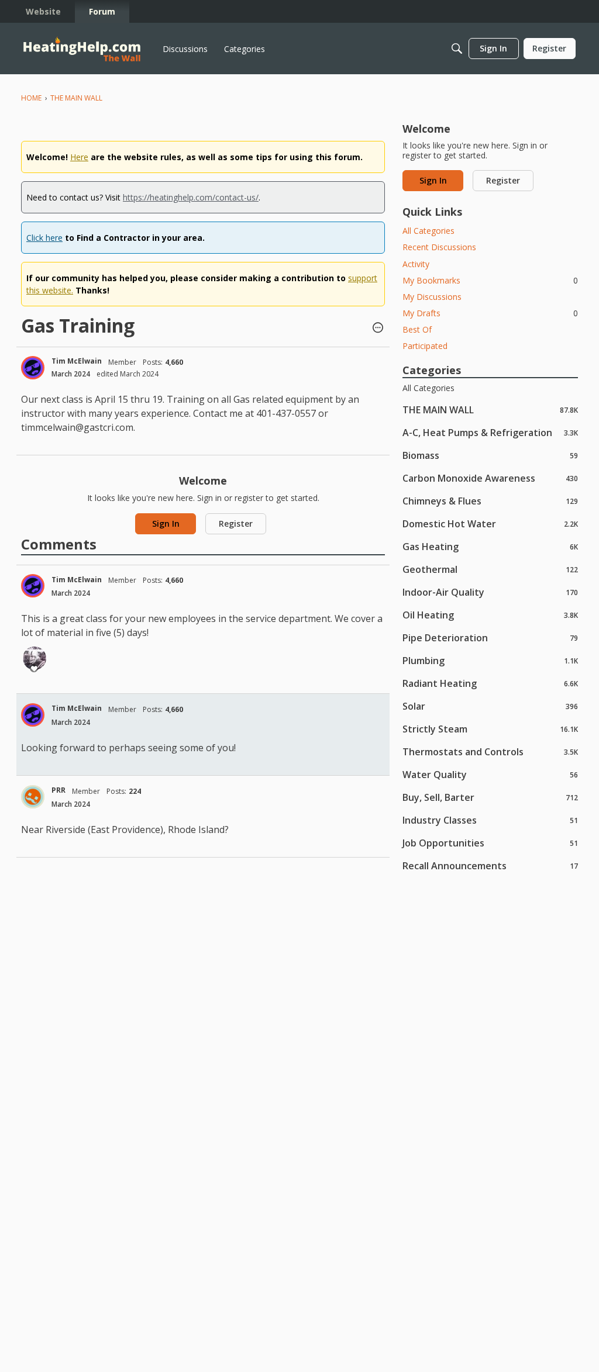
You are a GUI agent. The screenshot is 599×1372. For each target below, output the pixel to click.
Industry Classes (490, 820)
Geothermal (490, 569)
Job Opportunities (490, 843)
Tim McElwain (76, 361)
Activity (415, 263)
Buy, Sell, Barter (490, 797)
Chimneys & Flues (490, 501)
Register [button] (236, 523)
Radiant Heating (490, 683)
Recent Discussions (439, 247)
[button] (378, 328)
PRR (58, 790)
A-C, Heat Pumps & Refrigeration (490, 432)
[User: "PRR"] (32, 796)
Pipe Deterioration (490, 637)
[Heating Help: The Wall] (81, 48)
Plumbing (490, 660)
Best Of (417, 329)
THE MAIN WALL (490, 409)
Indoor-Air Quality (490, 592)
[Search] (456, 48)
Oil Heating (490, 615)
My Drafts (490, 313)
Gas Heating (490, 546)
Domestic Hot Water (490, 523)
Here (79, 157)
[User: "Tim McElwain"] (32, 367)
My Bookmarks (490, 280)
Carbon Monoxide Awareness (490, 478)
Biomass (490, 455)
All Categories (428, 230)
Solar (490, 706)
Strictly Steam (490, 729)
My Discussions (432, 296)
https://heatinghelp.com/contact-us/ (191, 197)
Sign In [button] (166, 523)
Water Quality (490, 774)
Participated (424, 345)
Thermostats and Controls (490, 751)
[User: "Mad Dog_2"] (34, 658)
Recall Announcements (490, 865)
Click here (44, 237)
